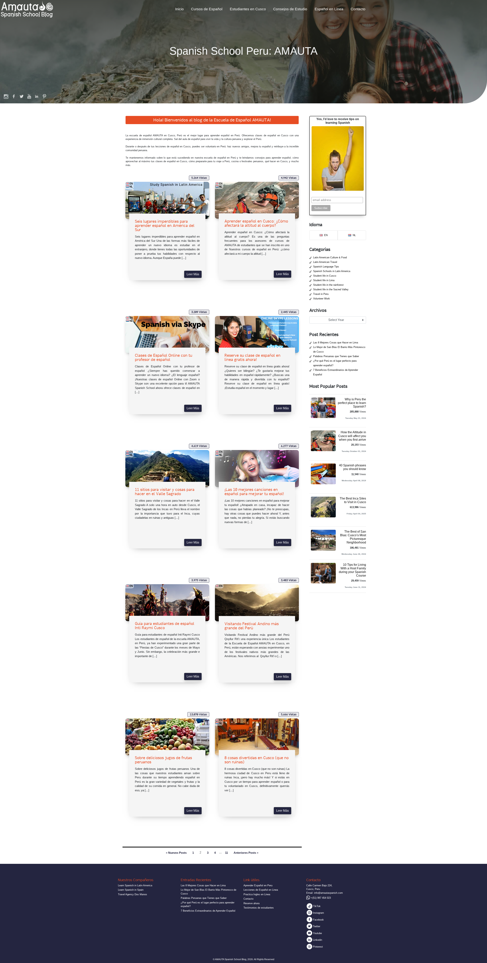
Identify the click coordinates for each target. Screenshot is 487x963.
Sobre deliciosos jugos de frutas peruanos (163, 760)
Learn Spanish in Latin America (135, 885)
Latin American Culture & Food (330, 257)
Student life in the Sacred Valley (331, 289)
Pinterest (317, 946)
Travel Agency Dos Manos (132, 894)
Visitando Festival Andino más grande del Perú (251, 626)
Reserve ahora (251, 903)
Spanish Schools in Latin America (331, 271)
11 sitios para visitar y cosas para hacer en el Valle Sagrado (164, 491)
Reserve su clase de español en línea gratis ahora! (252, 357)
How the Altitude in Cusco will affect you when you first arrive (352, 436)
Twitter (316, 926)
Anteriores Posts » (246, 852)
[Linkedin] (36, 96)
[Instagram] (6, 96)
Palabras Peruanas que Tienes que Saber (336, 356)
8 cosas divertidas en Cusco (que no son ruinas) (256, 760)
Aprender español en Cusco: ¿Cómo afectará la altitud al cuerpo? (256, 223)
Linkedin (317, 939)
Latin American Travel (325, 262)
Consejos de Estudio (290, 9)
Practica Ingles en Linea (257, 894)
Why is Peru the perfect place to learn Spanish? (352, 403)
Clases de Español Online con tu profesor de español (163, 357)
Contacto (358, 9)
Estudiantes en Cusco (248, 9)
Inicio (179, 9)
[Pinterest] (44, 96)
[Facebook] (13, 96)
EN (131, 183)
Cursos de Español (206, 9)
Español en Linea (329, 9)
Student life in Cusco (324, 275)
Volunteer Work (321, 298)
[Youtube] (29, 96)
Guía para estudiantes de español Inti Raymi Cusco (164, 626)
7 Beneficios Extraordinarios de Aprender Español (208, 910)
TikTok (316, 906)
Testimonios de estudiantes (259, 907)
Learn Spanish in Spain (130, 889)
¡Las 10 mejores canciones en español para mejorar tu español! (254, 491)
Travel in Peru (321, 294)
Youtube (317, 933)
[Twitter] (21, 96)
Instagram (318, 912)
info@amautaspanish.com (328, 892)
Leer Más (193, 274)
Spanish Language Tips (326, 266)
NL (131, 186)
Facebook (318, 919)
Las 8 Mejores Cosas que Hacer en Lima (335, 342)
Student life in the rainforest (328, 284)
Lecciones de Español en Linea (261, 889)
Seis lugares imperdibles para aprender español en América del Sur (164, 225)
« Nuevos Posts (176, 852)
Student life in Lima (323, 280)
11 (226, 852)
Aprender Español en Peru (258, 885)
